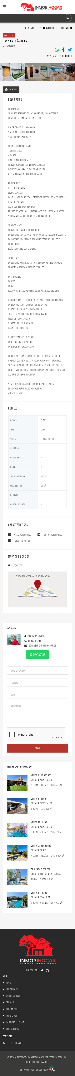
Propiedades (12, 989)
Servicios (11, 1002)
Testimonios (12, 1009)
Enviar (38, 748)
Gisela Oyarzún (36, 636)
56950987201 (34, 641)
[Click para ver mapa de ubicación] (37, 589)
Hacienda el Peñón (15, 1022)
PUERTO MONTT (13, 1015)
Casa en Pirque (38, 850)
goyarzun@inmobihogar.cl (42, 645)
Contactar (38, 654)
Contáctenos (12, 1028)
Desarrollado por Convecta (34, 1069)
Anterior (49, 28)
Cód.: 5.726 (8, 35)
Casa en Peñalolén (41, 897)
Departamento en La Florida (46, 873)
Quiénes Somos (13, 995)
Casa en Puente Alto (41, 779)
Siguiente (65, 28)
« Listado (29, 28)
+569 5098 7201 (15, 1043)
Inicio (8, 982)
